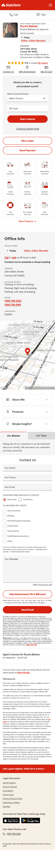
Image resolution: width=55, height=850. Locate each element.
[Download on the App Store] (11, 820)
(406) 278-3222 (13, 300)
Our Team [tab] (41, 435)
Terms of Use (8, 795)
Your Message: (11, 559)
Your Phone (10, 477)
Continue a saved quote (27, 129)
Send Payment (27, 150)
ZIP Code (13, 108)
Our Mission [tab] (13, 435)
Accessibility (8, 791)
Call (7, 257)
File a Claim (27, 141)
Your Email (10, 487)
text (14, 257)
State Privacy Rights (11, 803)
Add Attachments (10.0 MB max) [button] (27, 594)
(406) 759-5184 (13, 304)
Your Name (10, 468)
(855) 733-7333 (31, 645)
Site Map (6, 807)
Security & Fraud (10, 787)
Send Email (27, 609)
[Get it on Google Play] (30, 820)
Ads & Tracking (9, 783)
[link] (14, 5)
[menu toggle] (50, 5)
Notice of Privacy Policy (12, 799)
